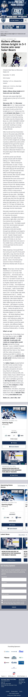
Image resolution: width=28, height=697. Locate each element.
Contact (7, 691)
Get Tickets (15, 20)
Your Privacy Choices (14, 693)
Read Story (15, 475)
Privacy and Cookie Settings (14, 695)
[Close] (25, 3)
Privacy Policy (14, 691)
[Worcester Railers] (3, 20)
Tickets (15, 443)
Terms (20, 691)
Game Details (15, 446)
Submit (14, 607)
